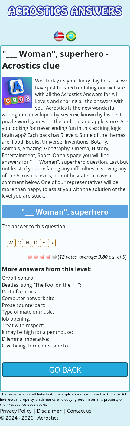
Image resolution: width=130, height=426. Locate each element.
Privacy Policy (16, 410)
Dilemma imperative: (25, 339)
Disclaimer (49, 410)
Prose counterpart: (23, 305)
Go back (65, 369)
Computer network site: (29, 298)
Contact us (79, 410)
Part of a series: (19, 291)
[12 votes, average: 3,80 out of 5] (30, 257)
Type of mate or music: (28, 311)
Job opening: (16, 318)
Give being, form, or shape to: (35, 345)
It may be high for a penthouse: (37, 332)
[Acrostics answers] (59, 35)
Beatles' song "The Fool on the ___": (41, 285)
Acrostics (48, 417)
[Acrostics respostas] (71, 35)
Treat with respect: (23, 325)
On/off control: (19, 278)
